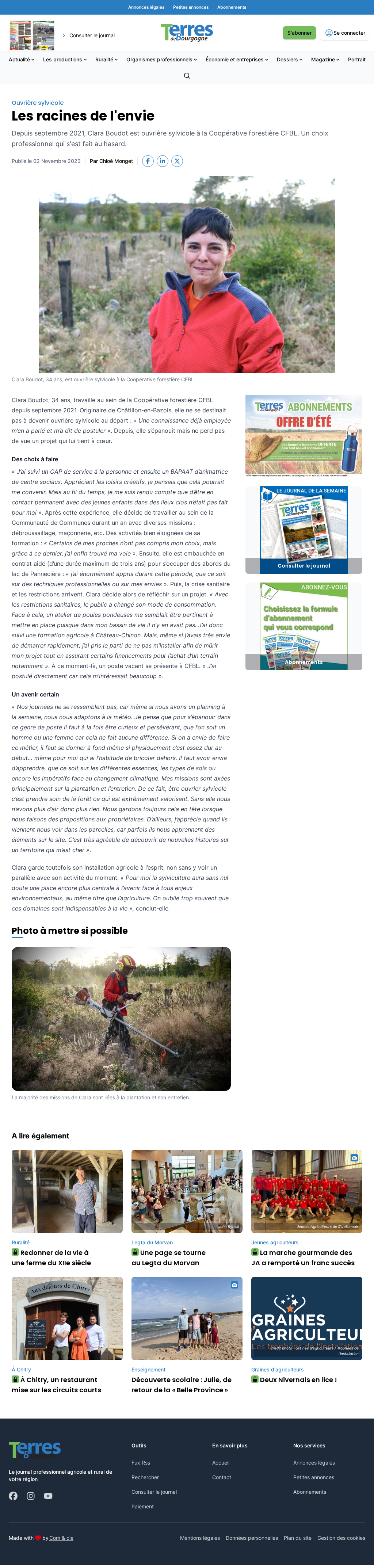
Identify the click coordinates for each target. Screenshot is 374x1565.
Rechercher (145, 1477)
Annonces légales (314, 1462)
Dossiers (287, 59)
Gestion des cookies (341, 1538)
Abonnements (309, 1492)
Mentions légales (200, 1538)
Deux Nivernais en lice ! (296, 1379)
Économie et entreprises (235, 59)
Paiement (142, 1506)
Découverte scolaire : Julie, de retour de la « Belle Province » (181, 1384)
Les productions (62, 59)
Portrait (357, 59)
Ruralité (104, 59)
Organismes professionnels (159, 59)
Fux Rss (140, 1462)
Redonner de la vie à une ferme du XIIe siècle (51, 1257)
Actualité (19, 59)
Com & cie (61, 1537)
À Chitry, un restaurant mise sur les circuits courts (56, 1384)
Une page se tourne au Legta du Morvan (168, 1257)
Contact (221, 1477)
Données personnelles (252, 1538)
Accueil (220, 1462)
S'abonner (299, 33)
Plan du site (298, 1538)
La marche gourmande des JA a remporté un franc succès (303, 1257)
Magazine (323, 59)
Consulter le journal (154, 1492)
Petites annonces (313, 1477)
